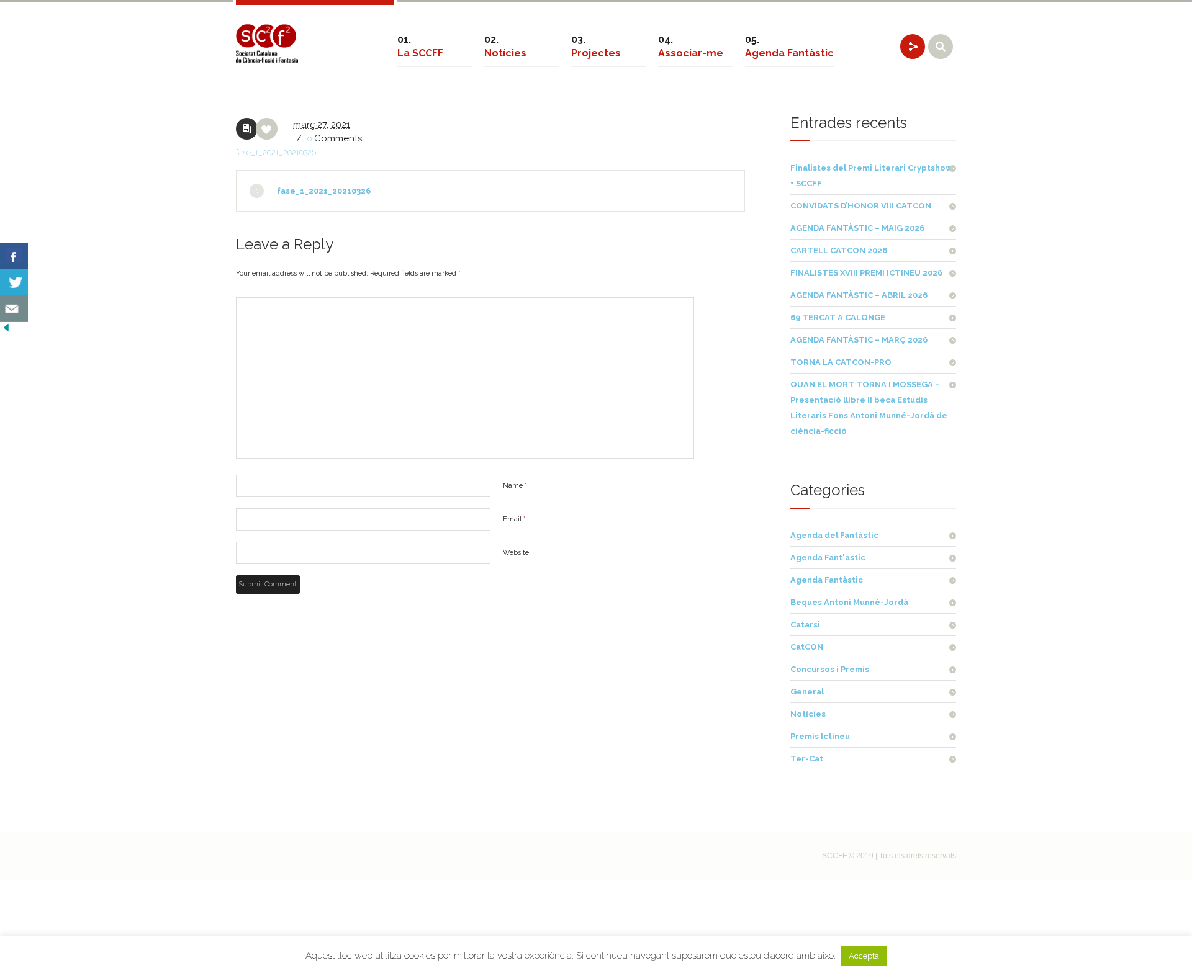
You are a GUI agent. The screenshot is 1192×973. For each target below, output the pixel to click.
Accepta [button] (864, 956)
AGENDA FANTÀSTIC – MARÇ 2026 (859, 339)
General (807, 691)
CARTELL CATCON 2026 (838, 250)
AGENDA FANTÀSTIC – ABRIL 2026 (859, 295)
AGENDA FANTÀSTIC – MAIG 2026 (857, 228)
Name (515, 486)
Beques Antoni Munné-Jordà (849, 602)
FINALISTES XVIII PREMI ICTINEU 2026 (866, 272)
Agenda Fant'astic (827, 557)
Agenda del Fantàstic (834, 535)
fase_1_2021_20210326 (276, 152)
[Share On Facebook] (14, 256)
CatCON (806, 647)
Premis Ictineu (820, 736)
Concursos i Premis (829, 669)
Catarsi (805, 624)
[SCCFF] (267, 43)
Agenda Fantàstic (826, 580)
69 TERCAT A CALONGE (837, 317)
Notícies (808, 714)
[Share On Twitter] (14, 282)
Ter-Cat (806, 758)
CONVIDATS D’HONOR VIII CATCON (860, 205)
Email (514, 519)
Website (516, 553)
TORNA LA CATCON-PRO (841, 362)
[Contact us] (14, 308)
